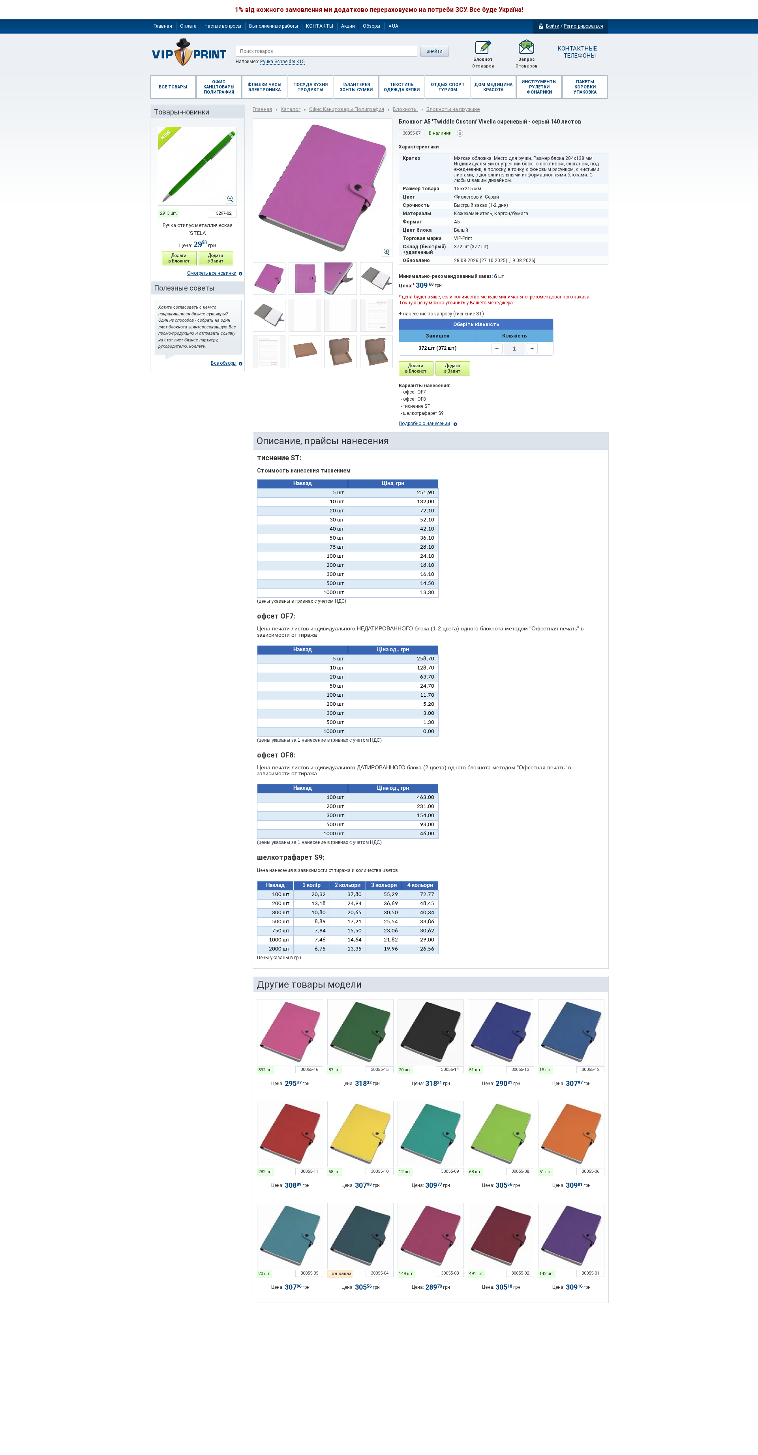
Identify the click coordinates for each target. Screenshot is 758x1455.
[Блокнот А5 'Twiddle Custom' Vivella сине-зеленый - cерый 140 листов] (360, 1236)
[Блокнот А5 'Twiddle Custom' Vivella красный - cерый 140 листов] (290, 1134)
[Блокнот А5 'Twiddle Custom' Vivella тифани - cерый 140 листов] (431, 1134)
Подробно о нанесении (424, 423)
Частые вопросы (223, 26)
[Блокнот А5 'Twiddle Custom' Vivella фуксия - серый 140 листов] (290, 1032)
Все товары (173, 87)
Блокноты (405, 109)
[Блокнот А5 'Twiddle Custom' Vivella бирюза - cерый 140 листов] (290, 1236)
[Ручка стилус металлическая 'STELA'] (197, 166)
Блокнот (483, 63)
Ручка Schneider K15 (282, 61)
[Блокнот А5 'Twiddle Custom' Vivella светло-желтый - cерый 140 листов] (360, 1134)
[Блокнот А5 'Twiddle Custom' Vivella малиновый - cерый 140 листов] (431, 1236)
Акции (348, 26)
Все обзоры (223, 363)
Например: (270, 61)
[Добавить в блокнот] (416, 368)
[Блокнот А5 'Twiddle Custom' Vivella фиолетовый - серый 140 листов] (571, 1236)
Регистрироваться (583, 26)
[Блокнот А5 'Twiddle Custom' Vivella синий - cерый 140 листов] (571, 1032)
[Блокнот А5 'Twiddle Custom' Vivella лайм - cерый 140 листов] (501, 1134)
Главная (163, 26)
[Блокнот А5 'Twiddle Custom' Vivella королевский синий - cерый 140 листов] (501, 1032)
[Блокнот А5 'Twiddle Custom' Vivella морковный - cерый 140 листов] (571, 1134)
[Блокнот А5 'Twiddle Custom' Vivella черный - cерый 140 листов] (431, 1032)
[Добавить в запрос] (216, 258)
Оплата (188, 26)
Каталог (290, 109)
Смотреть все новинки (211, 273)
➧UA (393, 26)
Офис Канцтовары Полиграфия (346, 109)
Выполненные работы (273, 26)
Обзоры (371, 26)
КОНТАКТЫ (319, 26)
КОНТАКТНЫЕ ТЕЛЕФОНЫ (576, 52)
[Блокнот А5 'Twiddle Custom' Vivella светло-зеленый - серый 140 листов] (360, 1032)
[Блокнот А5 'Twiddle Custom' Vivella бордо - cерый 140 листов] (501, 1236)
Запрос (527, 63)
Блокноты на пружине (453, 109)
